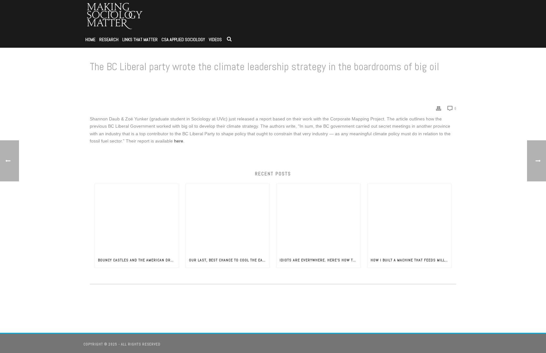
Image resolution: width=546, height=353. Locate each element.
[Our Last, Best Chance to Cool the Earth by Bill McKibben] (228, 218)
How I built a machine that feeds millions (411, 260)
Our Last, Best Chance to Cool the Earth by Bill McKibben (229, 260)
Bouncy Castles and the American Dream (138, 260)
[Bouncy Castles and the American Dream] (137, 218)
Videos (215, 39)
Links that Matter (275, 83)
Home (90, 39)
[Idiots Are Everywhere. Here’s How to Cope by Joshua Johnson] (318, 218)
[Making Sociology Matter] (115, 16)
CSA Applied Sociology (183, 39)
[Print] (438, 108)
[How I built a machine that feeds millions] (409, 218)
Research (108, 39)
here (178, 140)
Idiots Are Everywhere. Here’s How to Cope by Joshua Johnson (320, 260)
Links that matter (140, 39)
